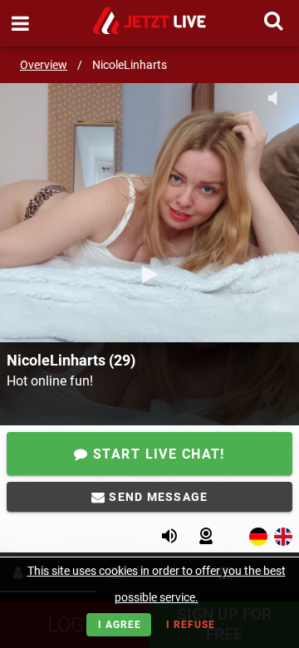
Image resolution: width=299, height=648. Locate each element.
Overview (43, 64)
